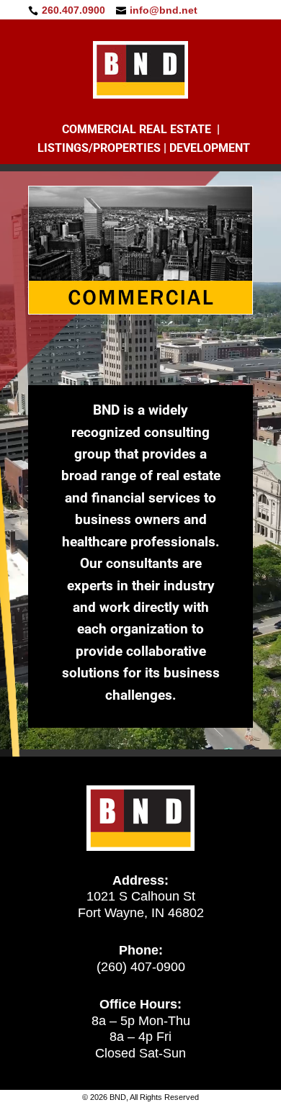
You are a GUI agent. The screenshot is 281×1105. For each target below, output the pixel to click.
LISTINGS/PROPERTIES (99, 148)
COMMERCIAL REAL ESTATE (136, 129)
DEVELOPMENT (209, 148)
